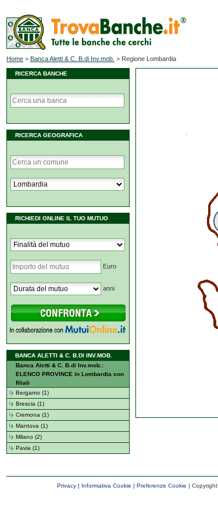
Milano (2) (29, 437)
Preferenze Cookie (162, 485)
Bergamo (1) (32, 392)
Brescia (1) (30, 403)
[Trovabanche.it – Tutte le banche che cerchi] (96, 47)
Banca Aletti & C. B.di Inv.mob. (72, 58)
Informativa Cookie (106, 485)
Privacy (66, 485)
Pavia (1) (28, 448)
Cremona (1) (32, 414)
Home (14, 58)
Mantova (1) (32, 426)
